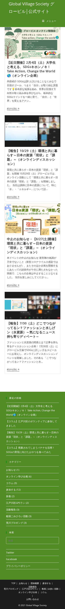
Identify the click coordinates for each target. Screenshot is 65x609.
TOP (13, 583)
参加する (11, 489)
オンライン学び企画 (17, 476)
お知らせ (11, 469)
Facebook (11, 559)
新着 (8, 496)
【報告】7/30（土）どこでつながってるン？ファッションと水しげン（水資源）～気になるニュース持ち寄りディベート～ (31, 329)
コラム (9, 483)
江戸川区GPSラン (15, 502)
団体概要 (35, 583)
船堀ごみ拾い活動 (50, 588)
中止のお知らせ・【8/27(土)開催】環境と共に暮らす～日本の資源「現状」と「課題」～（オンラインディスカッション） (32, 245)
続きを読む (13, 109)
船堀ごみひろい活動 (17, 516)
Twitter (10, 552)
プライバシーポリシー (18, 566)
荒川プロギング (14, 522)
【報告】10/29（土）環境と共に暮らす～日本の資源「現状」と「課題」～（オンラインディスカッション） (32, 157)
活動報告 (11, 509)
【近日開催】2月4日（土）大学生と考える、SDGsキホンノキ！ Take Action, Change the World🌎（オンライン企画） (31, 69)
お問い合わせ (32, 599)
